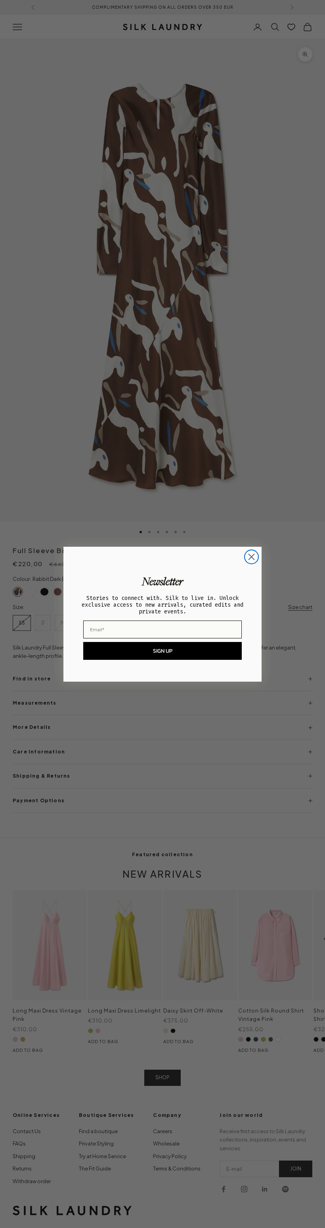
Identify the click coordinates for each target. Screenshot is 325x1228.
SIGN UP (162, 651)
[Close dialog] (251, 557)
